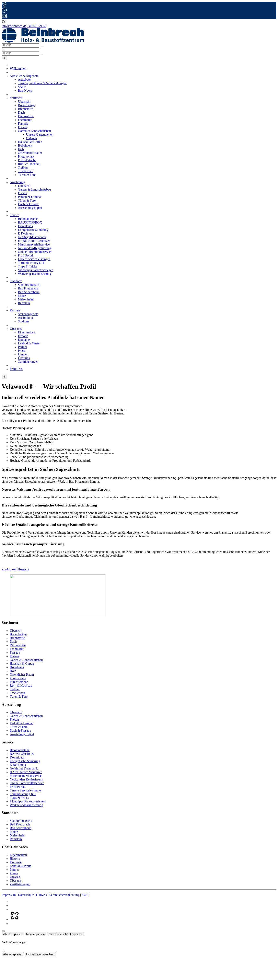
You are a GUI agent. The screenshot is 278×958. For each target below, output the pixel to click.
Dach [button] (21, 112)
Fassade (15, 652)
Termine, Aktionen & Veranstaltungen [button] (42, 83)
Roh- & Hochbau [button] (29, 164)
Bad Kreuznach (20, 824)
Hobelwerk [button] (25, 145)
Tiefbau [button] (23, 167)
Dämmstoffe (18, 645)
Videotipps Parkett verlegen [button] (35, 270)
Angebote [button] (24, 79)
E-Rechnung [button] (26, 233)
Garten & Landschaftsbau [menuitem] (34, 131)
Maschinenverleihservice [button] (34, 244)
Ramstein (16, 839)
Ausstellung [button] (17, 182)
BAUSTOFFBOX (22, 753)
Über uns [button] (16, 328)
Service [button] (14, 215)
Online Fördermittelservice (27, 783)
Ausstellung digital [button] (30, 207)
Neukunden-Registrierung (26, 779)
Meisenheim (17, 835)
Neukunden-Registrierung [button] (34, 248)
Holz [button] (21, 149)
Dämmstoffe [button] (26, 116)
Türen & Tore (18, 696)
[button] (4, 22)
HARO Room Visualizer (26, 772)
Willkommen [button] (18, 68)
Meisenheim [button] (26, 299)
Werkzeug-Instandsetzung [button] (34, 273)
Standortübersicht (21, 820)
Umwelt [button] (23, 354)
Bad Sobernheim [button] (28, 292)
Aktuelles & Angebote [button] (24, 76)
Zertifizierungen (20, 884)
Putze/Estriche (19, 682)
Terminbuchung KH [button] (31, 262)
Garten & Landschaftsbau (26, 660)
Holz (13, 671)
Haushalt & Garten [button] (30, 142)
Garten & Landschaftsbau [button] (34, 189)
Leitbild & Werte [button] (28, 343)
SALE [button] (22, 87)
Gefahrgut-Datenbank (24, 768)
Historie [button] (23, 336)
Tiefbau (15, 689)
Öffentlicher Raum (22, 674)
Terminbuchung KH (23, 794)
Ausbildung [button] (25, 317)
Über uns (16, 880)
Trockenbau (17, 693)
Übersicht (16, 630)
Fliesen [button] (22, 127)
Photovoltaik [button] (26, 156)
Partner (14, 869)
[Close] (3, 951)
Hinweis (42, 895)
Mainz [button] (22, 295)
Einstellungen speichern (40, 954)
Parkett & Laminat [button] (30, 196)
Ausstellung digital (22, 734)
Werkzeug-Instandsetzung (26, 805)
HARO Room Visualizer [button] (34, 240)
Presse (14, 873)
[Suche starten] (41, 46)
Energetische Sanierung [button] (33, 229)
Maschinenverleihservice (26, 775)
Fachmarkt (16, 649)
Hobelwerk (17, 667)
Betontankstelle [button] (28, 218)
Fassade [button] (23, 123)
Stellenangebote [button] (28, 314)
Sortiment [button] (16, 98)
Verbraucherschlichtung (64, 895)
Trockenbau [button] (25, 171)
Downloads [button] (25, 226)
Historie (15, 858)
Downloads (17, 757)
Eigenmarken (18, 855)
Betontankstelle (20, 750)
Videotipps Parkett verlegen (27, 801)
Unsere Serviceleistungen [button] (34, 259)
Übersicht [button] (24, 101)
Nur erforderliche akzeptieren (65, 934)
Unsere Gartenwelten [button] (39, 134)
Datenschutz (26, 895)
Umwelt (15, 877)
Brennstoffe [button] (25, 109)
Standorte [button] (16, 281)
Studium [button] (23, 321)
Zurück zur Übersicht (15, 569)
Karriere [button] (15, 310)
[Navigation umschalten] (3, 50)
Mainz (14, 831)
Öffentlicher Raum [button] (30, 153)
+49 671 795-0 (36, 26)
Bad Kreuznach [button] (28, 288)
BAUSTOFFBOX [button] (30, 222)
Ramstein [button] (24, 303)
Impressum (9, 895)
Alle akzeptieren (12, 934)
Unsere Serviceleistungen (26, 790)
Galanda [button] (31, 138)
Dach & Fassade (20, 730)
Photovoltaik (18, 678)
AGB (85, 895)
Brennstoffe (17, 638)
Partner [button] (22, 347)
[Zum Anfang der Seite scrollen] (3, 931)
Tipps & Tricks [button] (27, 266)
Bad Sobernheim (20, 828)
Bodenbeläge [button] (26, 105)
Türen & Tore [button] (27, 174)
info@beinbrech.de (14, 26)
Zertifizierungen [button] (28, 361)
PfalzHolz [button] (16, 369)
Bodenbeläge (18, 634)
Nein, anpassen (35, 934)
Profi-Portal (17, 786)
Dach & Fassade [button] (28, 204)
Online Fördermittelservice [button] (35, 251)
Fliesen (14, 656)
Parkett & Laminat (21, 723)
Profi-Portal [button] (25, 255)
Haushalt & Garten (22, 663)
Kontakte (16, 862)
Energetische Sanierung (25, 761)
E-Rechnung (18, 764)
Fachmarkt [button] (25, 120)
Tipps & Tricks (19, 797)
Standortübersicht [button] (29, 284)
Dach (13, 641)
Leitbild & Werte (20, 866)
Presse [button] (22, 350)
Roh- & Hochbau (21, 685)
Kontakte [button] (24, 339)
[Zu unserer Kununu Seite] (14, 919)
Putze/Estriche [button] (27, 160)
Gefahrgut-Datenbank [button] (32, 237)
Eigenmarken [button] (26, 332)
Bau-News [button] (25, 90)
